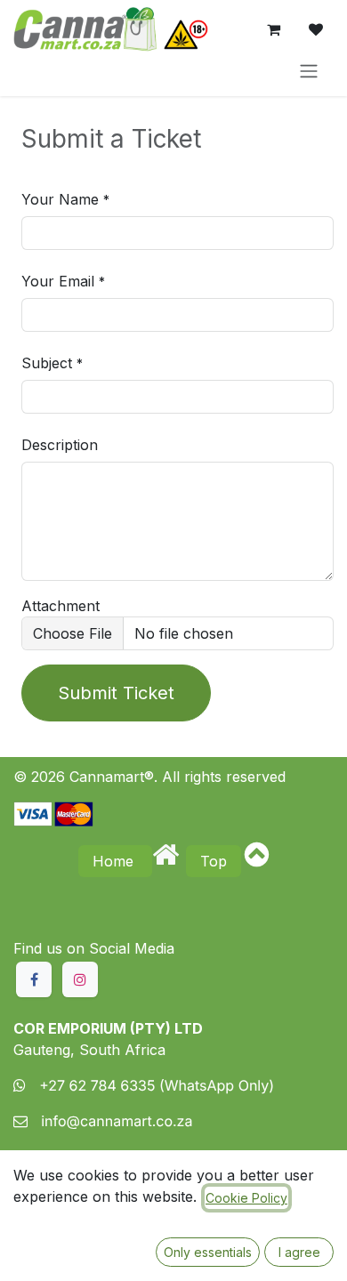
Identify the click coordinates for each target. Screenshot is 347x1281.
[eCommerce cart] (273, 29)
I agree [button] (299, 1252)
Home (115, 861)
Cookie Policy (246, 1197)
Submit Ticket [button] (116, 693)
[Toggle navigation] (309, 70)
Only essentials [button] (208, 1252)
